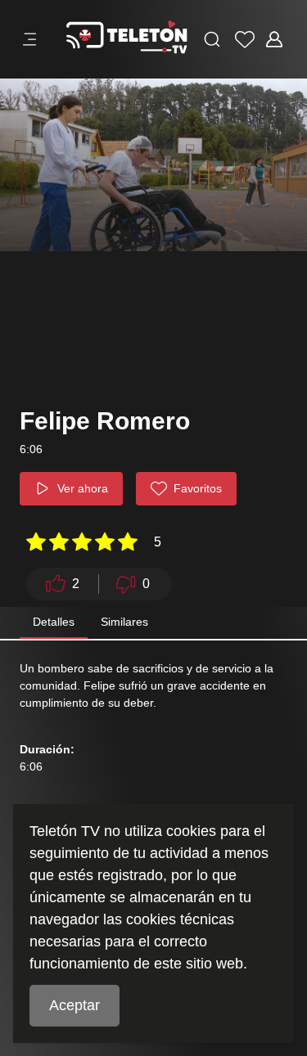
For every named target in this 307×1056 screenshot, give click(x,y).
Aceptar (74, 1005)
